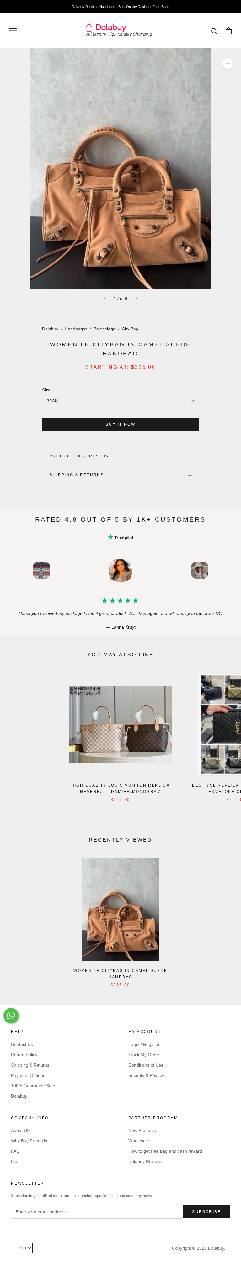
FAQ (15, 1151)
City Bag (130, 328)
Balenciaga (104, 328)
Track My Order (143, 1054)
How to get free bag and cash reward (165, 1151)
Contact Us (22, 1044)
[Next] (136, 299)
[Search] (214, 31)
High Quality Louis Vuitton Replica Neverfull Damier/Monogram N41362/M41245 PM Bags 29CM (120, 791)
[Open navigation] (13, 30)
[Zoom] (227, 63)
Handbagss (76, 328)
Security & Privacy (146, 1075)
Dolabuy (50, 328)
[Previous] (105, 299)
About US (20, 1130)
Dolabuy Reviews (145, 1161)
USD (23, 1248)
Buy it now (120, 424)
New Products (142, 1130)
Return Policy (24, 1054)
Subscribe (206, 1212)
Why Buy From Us (29, 1140)
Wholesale (138, 1140)
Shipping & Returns (77, 475)
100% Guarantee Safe (33, 1085)
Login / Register (144, 1044)
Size (46, 389)
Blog (15, 1161)
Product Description (80, 456)
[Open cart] (229, 30)
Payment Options (28, 1075)
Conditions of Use (145, 1065)
